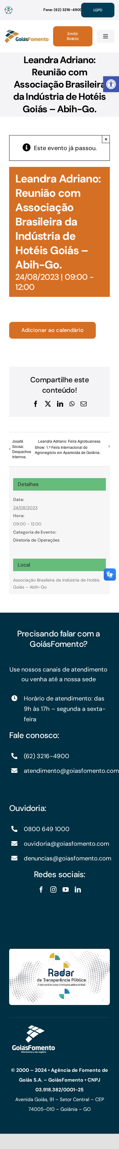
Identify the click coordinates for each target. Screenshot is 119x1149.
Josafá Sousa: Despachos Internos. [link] (21, 448)
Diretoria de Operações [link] (36, 540)
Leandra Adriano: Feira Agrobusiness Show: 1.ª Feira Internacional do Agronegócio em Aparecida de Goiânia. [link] (67, 446)
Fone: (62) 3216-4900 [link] (62, 9)
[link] (111, 84)
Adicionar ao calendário (52, 330)
